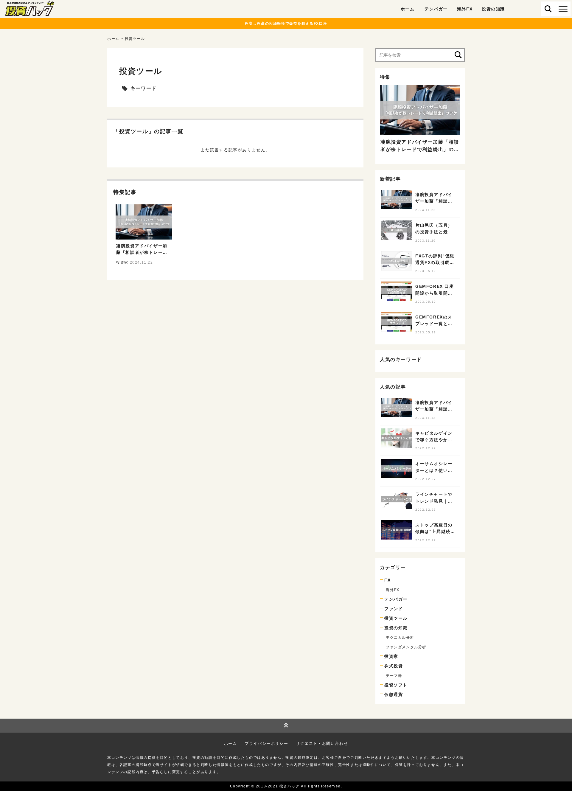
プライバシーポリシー (266, 743)
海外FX (464, 9)
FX (387, 580)
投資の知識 (493, 9)
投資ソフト (396, 685)
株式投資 (393, 665)
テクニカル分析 (400, 637)
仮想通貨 (393, 694)
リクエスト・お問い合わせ (322, 743)
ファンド (393, 608)
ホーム (408, 9)
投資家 (391, 656)
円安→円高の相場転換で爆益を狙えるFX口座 (286, 23)
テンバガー (436, 9)
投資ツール (396, 618)
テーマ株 (394, 676)
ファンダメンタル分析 (406, 647)
